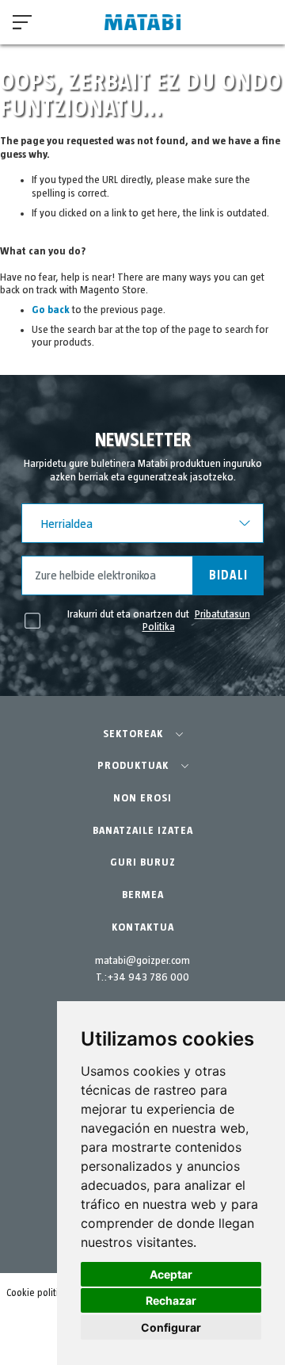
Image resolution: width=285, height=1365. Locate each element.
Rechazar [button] (171, 1300)
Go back (51, 309)
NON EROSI (142, 798)
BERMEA (143, 894)
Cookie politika (37, 1293)
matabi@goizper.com (142, 960)
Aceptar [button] (171, 1274)
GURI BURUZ (143, 862)
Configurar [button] (171, 1327)
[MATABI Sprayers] (142, 22)
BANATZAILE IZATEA (143, 830)
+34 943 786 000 (148, 977)
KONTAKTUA (143, 927)
